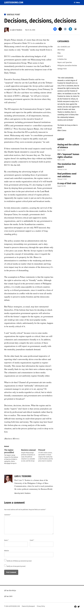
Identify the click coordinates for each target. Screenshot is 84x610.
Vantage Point (13, 14)
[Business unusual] (29, 455)
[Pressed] (46, 455)
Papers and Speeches (64, 62)
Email (32, 540)
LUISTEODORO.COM (13, 2)
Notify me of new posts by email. (16, 566)
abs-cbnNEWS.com (63, 47)
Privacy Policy (41, 606)
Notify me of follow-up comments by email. (19, 561)
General (60, 56)
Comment (7, 515)
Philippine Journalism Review (67, 65)
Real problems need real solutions (66, 175)
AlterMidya (12, 590)
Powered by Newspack (28, 606)
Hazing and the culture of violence (68, 146)
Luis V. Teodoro (17, 30)
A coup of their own (66, 183)
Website (6, 551)
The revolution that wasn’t (66, 165)
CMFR (10, 596)
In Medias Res (62, 59)
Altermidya (61, 50)
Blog (58, 53)
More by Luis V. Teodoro (22, 493)
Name (6, 540)
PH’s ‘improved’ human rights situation (68, 155)
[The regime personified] (12, 456)
